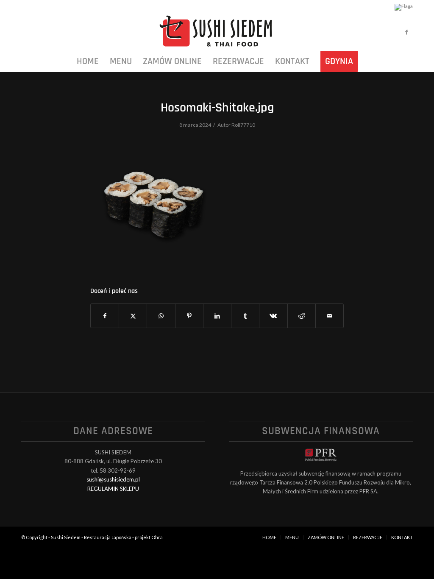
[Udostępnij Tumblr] (245, 316)
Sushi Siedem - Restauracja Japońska (91, 537)
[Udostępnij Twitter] (133, 316)
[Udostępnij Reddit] (301, 316)
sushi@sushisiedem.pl (113, 479)
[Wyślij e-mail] (329, 316)
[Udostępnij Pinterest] (189, 316)
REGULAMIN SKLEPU (113, 488)
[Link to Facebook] (406, 31)
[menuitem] (87, 61)
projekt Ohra (149, 537)
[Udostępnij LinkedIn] (217, 316)
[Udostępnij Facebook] (105, 316)
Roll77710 (243, 125)
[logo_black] (216, 32)
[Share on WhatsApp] (161, 316)
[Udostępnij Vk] (273, 316)
